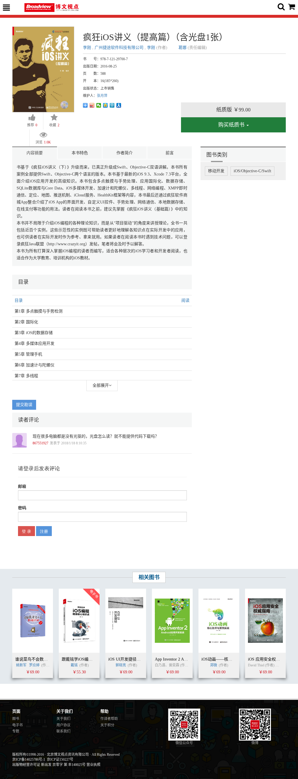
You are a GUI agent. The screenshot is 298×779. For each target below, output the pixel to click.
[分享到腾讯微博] (112, 105)
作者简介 (124, 153)
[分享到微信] (98, 105)
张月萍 (102, 96)
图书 (15, 719)
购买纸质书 (232, 125)
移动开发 (216, 171)
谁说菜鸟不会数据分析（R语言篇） (47, 659)
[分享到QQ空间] (105, 105)
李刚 (87, 47)
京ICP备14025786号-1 (28, 759)
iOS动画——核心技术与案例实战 (231, 659)
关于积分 (107, 725)
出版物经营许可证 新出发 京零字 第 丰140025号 (49, 765)
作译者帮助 (109, 719)
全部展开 (101, 385)
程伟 (279, 665)
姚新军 (21, 665)
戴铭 (74, 665)
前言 (170, 153)
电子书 (17, 725)
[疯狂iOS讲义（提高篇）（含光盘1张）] (43, 69)
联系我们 (63, 731)
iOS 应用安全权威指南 (268, 659)
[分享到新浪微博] (92, 105)
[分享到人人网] (118, 105)
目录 (19, 300)
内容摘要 (34, 153)
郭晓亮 (121, 665)
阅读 (185, 300)
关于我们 (63, 719)
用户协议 (63, 725)
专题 (15, 731)
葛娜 (182, 47)
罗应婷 (34, 665)
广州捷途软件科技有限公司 (119, 47)
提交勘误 (24, 404)
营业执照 (93, 765)
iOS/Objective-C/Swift (252, 171)
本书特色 (80, 153)
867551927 (40, 443)
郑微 (213, 665)
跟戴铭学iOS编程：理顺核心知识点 (93, 659)
